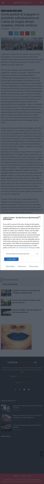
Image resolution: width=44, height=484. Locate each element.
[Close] (40, 218)
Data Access (22, 266)
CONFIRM (11, 259)
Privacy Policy (33, 266)
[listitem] (22, 254)
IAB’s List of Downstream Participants (24, 247)
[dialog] (22, 242)
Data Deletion (10, 266)
